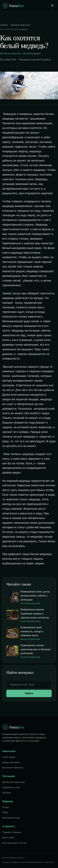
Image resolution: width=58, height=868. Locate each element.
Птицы (5, 807)
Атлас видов (8, 757)
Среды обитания (10, 762)
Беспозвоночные (11, 817)
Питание (6, 792)
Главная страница (11, 832)
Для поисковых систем (14, 843)
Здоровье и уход (11, 787)
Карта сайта (8, 837)
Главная (4, 25)
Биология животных (20, 25)
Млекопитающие (32, 53)
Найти (29, 693)
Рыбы (5, 812)
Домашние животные (13, 782)
